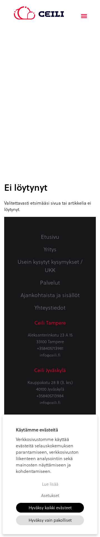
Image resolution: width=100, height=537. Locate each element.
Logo (39, 9)
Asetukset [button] (50, 495)
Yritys (50, 249)
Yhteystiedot (50, 307)
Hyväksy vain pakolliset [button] (50, 520)
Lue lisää (50, 484)
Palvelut (50, 282)
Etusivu (50, 236)
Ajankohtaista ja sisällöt (50, 295)
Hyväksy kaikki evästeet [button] (50, 508)
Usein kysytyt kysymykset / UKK (50, 265)
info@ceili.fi (50, 355)
